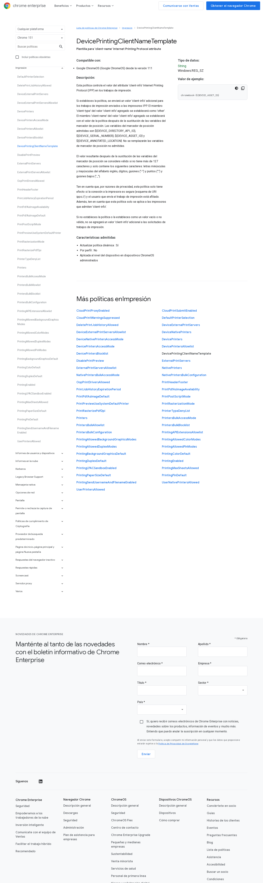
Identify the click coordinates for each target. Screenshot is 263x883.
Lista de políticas (218, 850)
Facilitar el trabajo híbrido (33, 844)
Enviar (146, 754)
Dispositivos (167, 813)
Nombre (142, 644)
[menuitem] (63, 6)
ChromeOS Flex (122, 820)
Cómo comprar (169, 820)
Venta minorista (122, 861)
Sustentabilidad (121, 854)
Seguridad (23, 806)
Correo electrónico (149, 663)
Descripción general (77, 806)
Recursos (104, 6)
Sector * (203, 682)
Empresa (204, 663)
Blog (210, 842)
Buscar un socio (217, 872)
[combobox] (222, 690)
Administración (73, 828)
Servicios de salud (123, 868)
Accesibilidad (216, 864)
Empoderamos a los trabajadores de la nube (32, 815)
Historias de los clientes (223, 820)
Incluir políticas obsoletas (36, 57)
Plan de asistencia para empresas (79, 837)
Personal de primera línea (128, 876)
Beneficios (61, 6)
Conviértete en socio (221, 806)
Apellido (203, 644)
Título (141, 682)
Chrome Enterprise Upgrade (130, 835)
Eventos (212, 828)
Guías (211, 813)
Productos (83, 6)
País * (141, 702)
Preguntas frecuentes (222, 835)
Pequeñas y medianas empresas (125, 844)
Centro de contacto (124, 828)
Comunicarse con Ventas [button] (181, 6)
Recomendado (25, 851)
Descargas (70, 813)
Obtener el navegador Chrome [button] (233, 6)
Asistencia (214, 857)
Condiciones (215, 879)
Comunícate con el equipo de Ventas (36, 834)
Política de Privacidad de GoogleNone (178, 743)
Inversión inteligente (30, 825)
